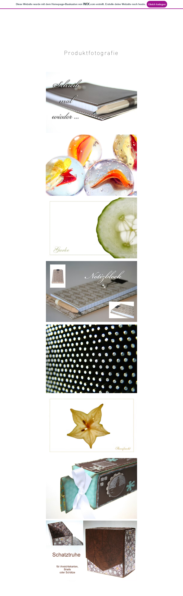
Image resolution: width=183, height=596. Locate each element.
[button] (145, 20)
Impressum (11, 593)
